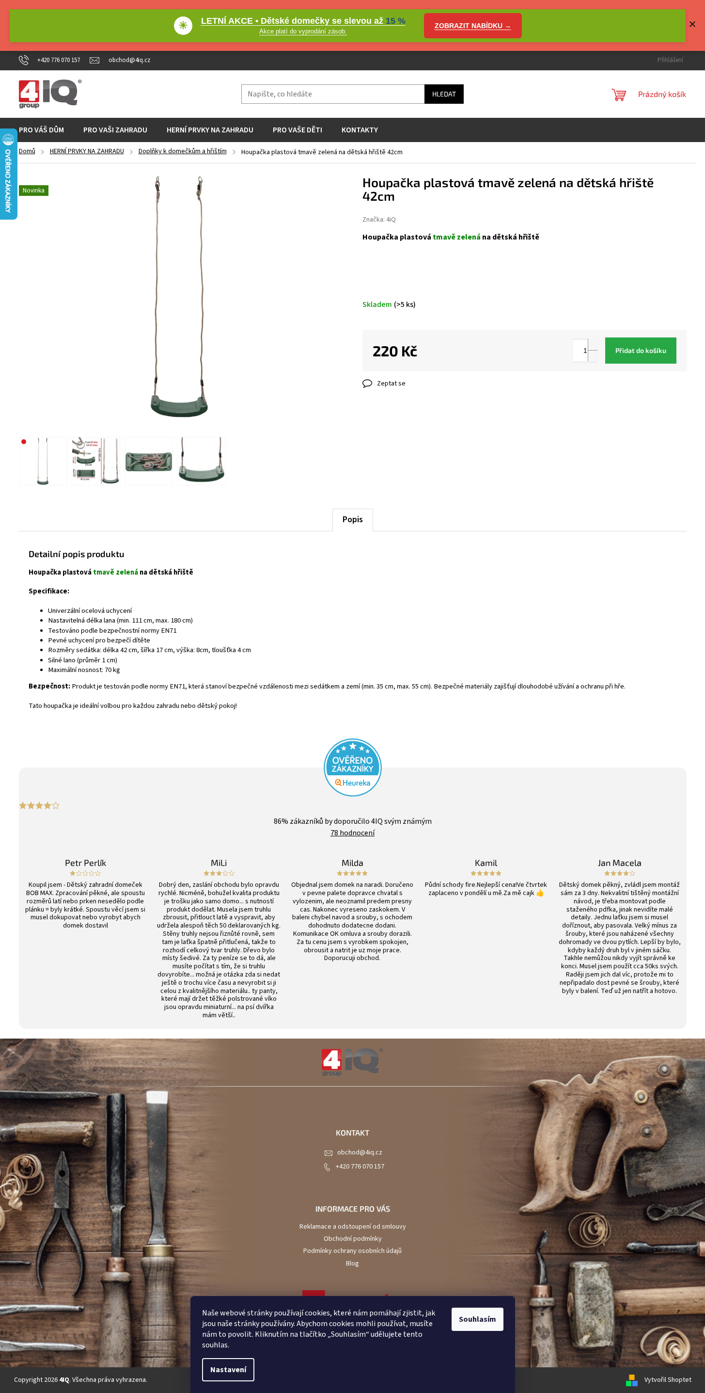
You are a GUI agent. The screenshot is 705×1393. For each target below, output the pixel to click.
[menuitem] (41, 130)
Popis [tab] (353, 519)
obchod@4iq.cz (359, 1152)
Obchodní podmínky (353, 1239)
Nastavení (228, 1369)
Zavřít (413, 383)
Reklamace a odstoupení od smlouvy (352, 1227)
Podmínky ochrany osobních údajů (352, 1251)
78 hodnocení (352, 833)
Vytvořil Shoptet (667, 1380)
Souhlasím (477, 1319)
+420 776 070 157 (360, 1166)
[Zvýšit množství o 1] (592, 344)
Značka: (379, 219)
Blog (352, 1263)
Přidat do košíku (640, 350)
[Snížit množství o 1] (592, 355)
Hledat (444, 94)
